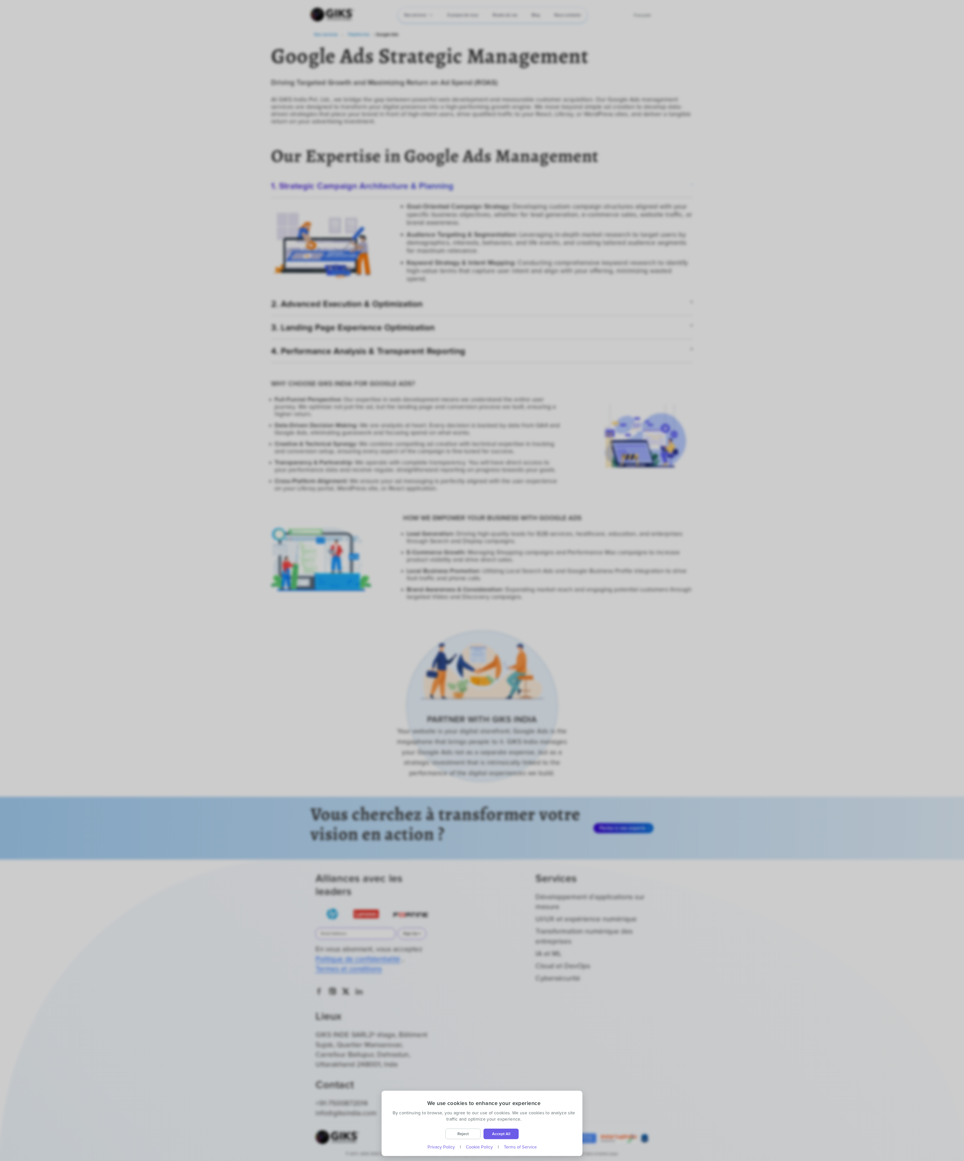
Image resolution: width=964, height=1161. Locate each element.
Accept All (501, 1133)
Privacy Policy (441, 1147)
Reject (463, 1133)
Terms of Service (520, 1147)
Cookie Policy (479, 1147)
